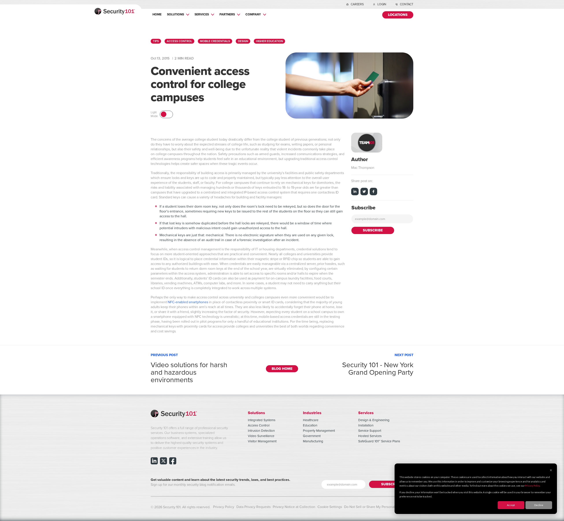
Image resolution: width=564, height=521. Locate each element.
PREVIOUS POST (189, 367)
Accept (511, 505)
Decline (538, 505)
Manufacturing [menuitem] (313, 441)
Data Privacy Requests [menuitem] (253, 507)
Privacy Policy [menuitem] (223, 507)
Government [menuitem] (312, 436)
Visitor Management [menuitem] (262, 441)
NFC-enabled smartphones (188, 302)
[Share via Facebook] (373, 192)
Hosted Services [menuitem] (370, 436)
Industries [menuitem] (312, 412)
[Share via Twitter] (364, 192)
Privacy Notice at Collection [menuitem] (294, 507)
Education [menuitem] (310, 425)
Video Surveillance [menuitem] (261, 436)
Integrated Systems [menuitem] (261, 420)
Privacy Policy (532, 485)
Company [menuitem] (253, 14)
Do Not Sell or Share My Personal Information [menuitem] (378, 507)
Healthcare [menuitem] (310, 420)
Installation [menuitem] (365, 425)
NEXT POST (377, 363)
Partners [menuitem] (227, 14)
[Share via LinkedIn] (355, 192)
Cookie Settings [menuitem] (329, 507)
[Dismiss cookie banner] (551, 470)
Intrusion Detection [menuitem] (261, 431)
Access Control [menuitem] (258, 425)
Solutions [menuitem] (175, 14)
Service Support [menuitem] (369, 431)
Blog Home (282, 368)
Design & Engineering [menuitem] (374, 420)
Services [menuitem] (202, 14)
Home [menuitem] (156, 14)
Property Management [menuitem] (319, 431)
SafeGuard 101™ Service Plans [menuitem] (379, 441)
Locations (398, 15)
